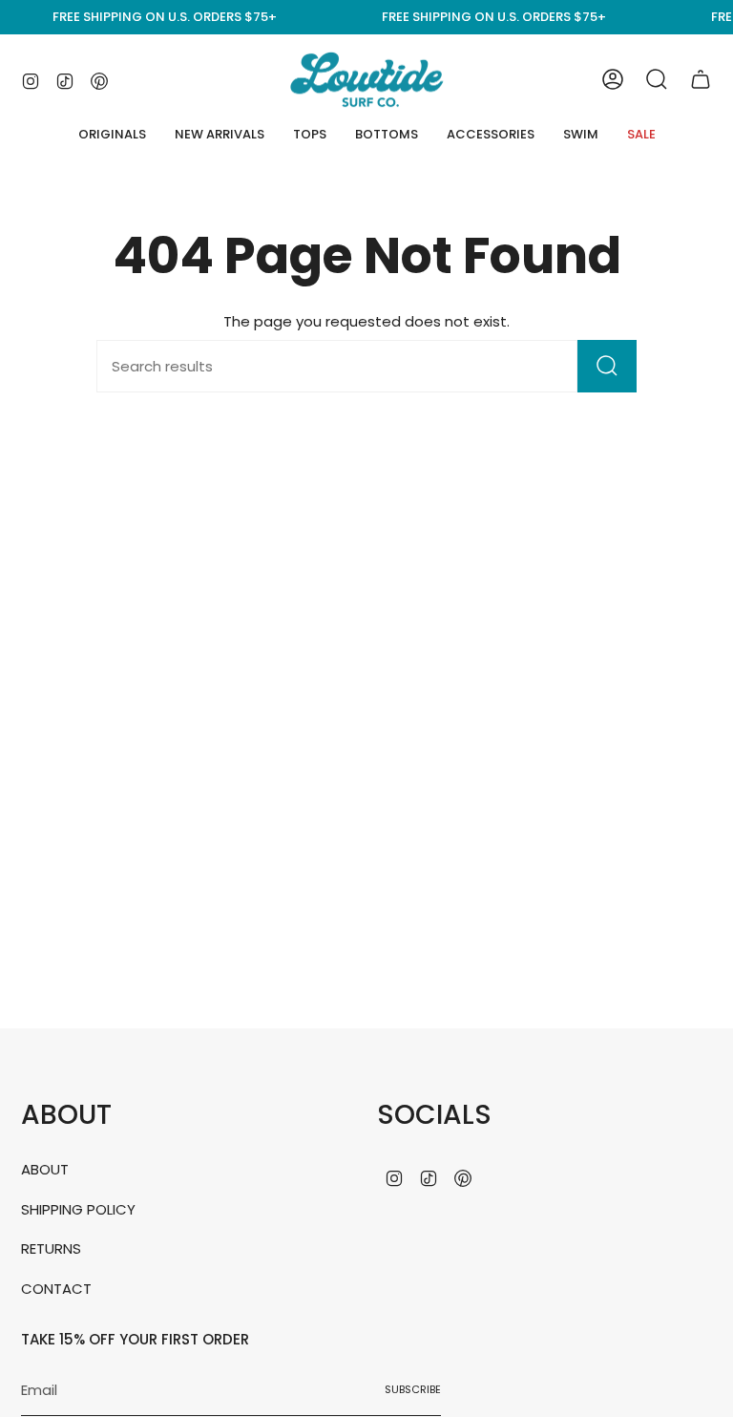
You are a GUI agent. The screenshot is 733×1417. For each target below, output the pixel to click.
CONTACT (56, 1289)
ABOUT (45, 1169)
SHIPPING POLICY (78, 1209)
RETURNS (51, 1248)
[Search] (607, 366)
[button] (310, 135)
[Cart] (701, 79)
